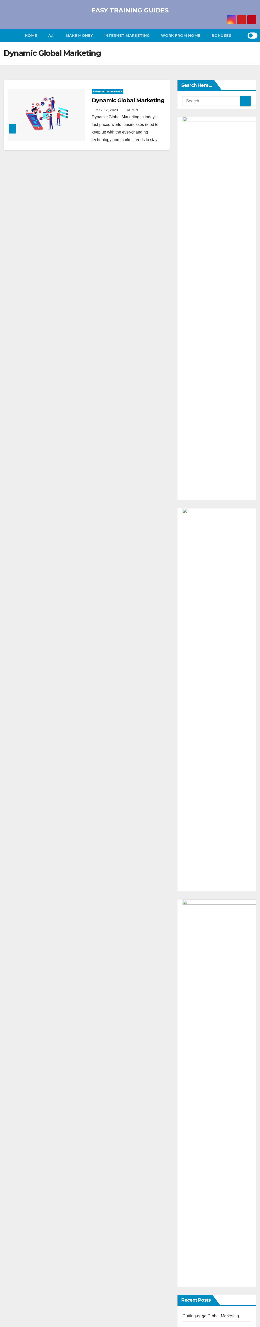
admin (132, 110)
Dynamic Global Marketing (128, 100)
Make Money (79, 35)
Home (31, 35)
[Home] (11, 35)
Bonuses (222, 35)
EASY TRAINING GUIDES (130, 10)
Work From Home (180, 35)
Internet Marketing (127, 35)
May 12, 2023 (107, 110)
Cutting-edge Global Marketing (211, 1316)
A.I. (51, 35)
